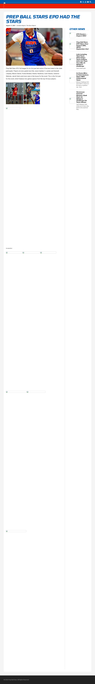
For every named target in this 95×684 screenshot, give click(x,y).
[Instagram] (85, 2)
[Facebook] (81, 2)
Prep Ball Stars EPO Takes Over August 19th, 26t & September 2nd (82, 45)
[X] (83, 2)
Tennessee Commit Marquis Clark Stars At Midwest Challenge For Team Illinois (81, 97)
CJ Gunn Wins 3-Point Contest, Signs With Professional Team (82, 76)
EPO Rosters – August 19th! (81, 35)
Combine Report (21, 25)
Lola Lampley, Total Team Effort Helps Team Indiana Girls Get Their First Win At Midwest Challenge (81, 60)
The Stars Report (31, 25)
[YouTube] (88, 2)
